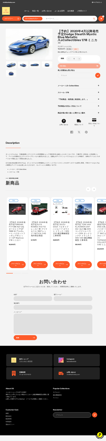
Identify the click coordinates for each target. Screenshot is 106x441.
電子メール (58, 294)
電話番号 (16, 303)
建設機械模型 (57, 395)
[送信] (94, 414)
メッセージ (18, 312)
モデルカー (56, 392)
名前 (15, 294)
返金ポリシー (10, 424)
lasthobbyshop (71, 361)
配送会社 (8, 416)
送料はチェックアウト (68, 52)
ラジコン (56, 398)
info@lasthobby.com (9, 2)
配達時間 (8, 419)
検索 (7, 413)
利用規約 (8, 422)
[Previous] (88, 189)
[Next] (94, 189)
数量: (62, 58)
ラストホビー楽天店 (25, 361)
